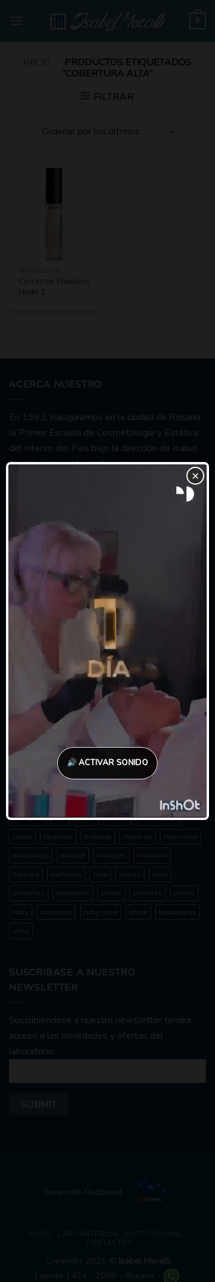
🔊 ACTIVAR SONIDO (107, 762)
